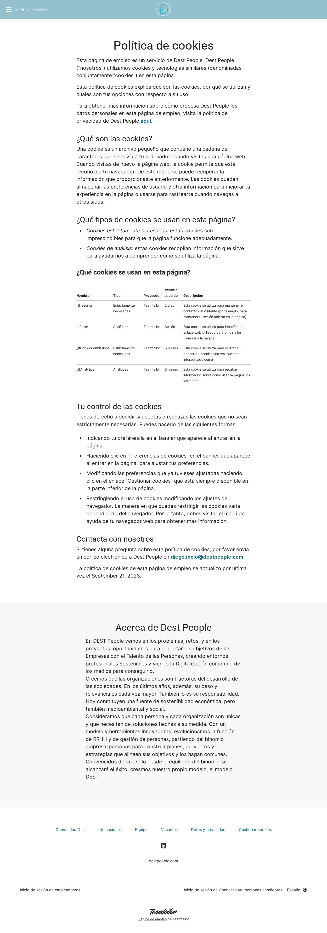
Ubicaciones (110, 829)
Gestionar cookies (255, 829)
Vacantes (169, 829)
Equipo (141, 829)
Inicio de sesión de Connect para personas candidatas (233, 889)
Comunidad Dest (71, 829)
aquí (146, 121)
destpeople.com (163, 861)
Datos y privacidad (208, 829)
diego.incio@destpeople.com (207, 557)
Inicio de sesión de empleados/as (50, 889)
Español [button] (297, 890)
